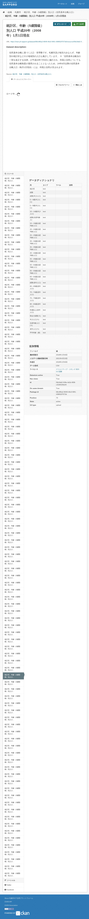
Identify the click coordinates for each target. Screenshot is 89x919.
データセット (62, 4)
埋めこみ (78, 85)
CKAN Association (11, 905)
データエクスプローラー (22, 79)
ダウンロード (61, 24)
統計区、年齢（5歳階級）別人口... (12, 179)
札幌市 (18, 12)
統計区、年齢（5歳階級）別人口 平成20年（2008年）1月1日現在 (35, 16)
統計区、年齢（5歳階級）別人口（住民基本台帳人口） (49, 12)
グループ (81, 4)
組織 (72, 4)
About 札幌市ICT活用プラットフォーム (19, 898)
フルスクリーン (64, 85)
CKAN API (8, 902)
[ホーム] (4, 12)
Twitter (8, 885)
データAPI (80, 24)
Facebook (10, 890)
